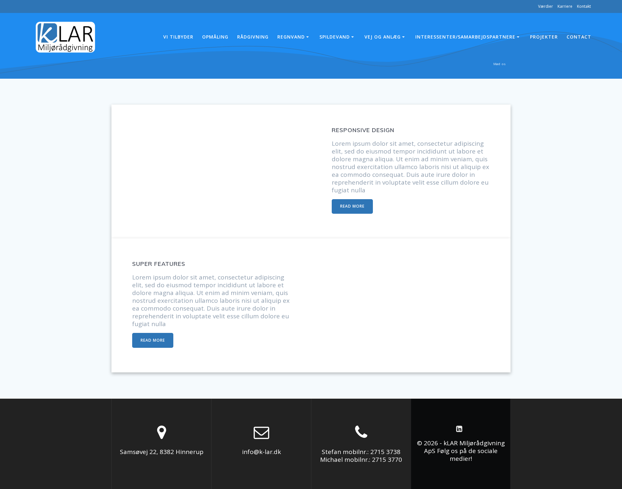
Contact (579, 37)
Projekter (544, 37)
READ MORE (352, 206)
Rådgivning (253, 37)
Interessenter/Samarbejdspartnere (465, 37)
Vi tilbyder (178, 37)
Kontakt (584, 6)
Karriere (565, 6)
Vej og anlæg (382, 37)
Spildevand (334, 37)
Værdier (545, 6)
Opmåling (215, 37)
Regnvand (291, 37)
